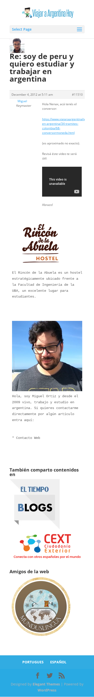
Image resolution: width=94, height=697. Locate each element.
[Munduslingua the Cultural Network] (41, 637)
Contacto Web (28, 438)
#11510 (77, 94)
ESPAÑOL (58, 662)
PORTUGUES (33, 662)
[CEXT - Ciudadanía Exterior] (47, 558)
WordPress (47, 690)
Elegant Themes (46, 684)
